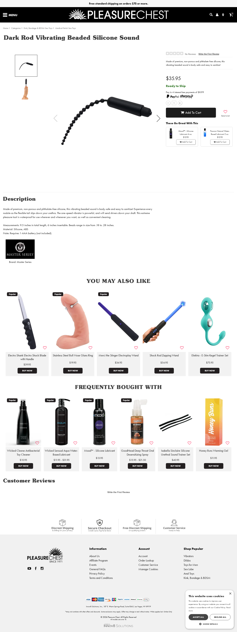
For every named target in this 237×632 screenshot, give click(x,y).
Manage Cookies (148, 569)
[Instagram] (42, 568)
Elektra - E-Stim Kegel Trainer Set (210, 355)
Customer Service (148, 564)
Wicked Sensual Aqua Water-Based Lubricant (61, 452)
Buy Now (27, 370)
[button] (158, 118)
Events (92, 564)
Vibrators (188, 556)
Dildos (187, 560)
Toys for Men (191, 564)
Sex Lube (189, 569)
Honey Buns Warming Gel (213, 450)
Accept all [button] (198, 617)
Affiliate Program (98, 560)
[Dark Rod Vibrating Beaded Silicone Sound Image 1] (107, 118)
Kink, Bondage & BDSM (197, 578)
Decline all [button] (220, 617)
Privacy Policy (97, 573)
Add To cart (193, 112)
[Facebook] (36, 568)
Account (143, 556)
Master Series (24, 262)
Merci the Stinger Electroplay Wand (118, 355)
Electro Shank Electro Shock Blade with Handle (27, 357)
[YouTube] (29, 568)
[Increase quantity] (180, 103)
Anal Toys (189, 573)
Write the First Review (208, 54)
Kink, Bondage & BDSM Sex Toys (38, 28)
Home (5, 28)
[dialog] (209, 609)
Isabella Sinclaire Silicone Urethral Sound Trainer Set (175, 452)
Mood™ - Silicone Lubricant (99, 450)
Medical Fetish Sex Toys (65, 28)
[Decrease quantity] (168, 103)
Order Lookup (146, 560)
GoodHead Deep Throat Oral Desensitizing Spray (137, 452)
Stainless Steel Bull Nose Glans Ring (73, 355)
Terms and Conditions (101, 578)
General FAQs (97, 569)
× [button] (230, 593)
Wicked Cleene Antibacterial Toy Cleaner (23, 452)
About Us (94, 556)
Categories (16, 28)
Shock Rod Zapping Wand (164, 355)
